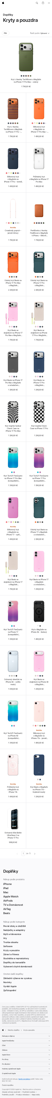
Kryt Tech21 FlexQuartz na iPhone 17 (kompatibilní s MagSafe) (13, 632)
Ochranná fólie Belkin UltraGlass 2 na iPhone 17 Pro (13, 835)
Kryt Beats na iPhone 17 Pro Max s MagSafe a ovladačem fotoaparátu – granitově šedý (13, 383)
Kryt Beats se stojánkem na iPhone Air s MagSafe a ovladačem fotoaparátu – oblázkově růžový (38, 682)
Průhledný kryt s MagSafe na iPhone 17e (13, 789)
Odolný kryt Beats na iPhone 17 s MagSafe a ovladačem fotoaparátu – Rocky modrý (38, 532)
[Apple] (3, 1030)
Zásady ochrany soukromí (11, 1092)
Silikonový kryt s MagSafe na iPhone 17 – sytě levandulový (13, 532)
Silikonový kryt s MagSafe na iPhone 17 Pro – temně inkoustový (13, 179)
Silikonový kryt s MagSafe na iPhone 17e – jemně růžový (39, 736)
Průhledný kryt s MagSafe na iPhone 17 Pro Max (39, 179)
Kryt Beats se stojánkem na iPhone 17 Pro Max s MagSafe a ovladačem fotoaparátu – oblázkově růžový (13, 333)
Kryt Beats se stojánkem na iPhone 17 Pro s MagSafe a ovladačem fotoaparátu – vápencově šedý (39, 333)
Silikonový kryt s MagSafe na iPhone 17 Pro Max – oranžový (39, 129)
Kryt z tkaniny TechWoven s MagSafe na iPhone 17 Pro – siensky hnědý (13, 129)
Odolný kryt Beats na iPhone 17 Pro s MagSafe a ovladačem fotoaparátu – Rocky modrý (38, 283)
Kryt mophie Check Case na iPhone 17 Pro (39, 427)
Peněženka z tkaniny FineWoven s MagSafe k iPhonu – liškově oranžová (39, 233)
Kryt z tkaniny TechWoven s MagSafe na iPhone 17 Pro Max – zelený (26, 80)
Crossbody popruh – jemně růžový (13, 232)
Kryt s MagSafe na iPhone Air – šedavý (39, 631)
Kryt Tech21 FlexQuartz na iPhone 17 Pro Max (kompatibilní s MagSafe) (13, 478)
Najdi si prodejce (24, 1079)
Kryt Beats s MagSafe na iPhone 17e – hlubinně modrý (39, 789)
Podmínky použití (8, 1095)
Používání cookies (28, 1092)
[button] (37, 3)
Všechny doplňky (14, 1030)
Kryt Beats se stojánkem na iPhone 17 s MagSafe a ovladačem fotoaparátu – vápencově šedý (13, 582)
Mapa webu (36, 1095)
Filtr (5, 33)
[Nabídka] (49, 3)
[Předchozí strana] (17, 853)
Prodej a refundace (23, 1095)
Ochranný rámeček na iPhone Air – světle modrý (13, 681)
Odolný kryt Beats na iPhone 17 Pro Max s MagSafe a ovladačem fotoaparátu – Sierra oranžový (13, 283)
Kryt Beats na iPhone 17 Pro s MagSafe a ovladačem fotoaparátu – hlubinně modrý (39, 383)
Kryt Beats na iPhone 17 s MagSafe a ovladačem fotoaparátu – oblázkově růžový (39, 582)
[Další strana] (35, 853)
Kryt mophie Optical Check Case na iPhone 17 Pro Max (13, 428)
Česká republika (7, 1085)
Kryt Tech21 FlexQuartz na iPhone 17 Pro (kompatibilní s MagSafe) (39, 478)
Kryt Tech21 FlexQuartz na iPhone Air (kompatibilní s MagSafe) (13, 736)
